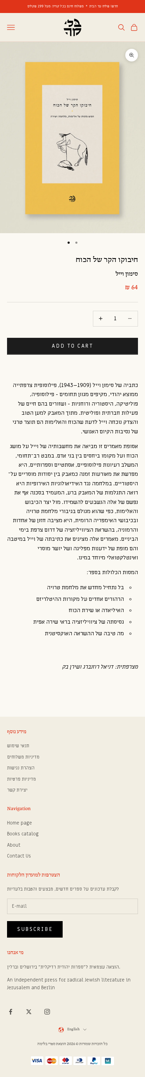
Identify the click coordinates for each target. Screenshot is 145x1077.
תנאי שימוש (18, 746)
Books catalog (23, 834)
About (13, 845)
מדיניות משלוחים (23, 757)
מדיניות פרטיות (21, 779)
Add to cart (72, 345)
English (73, 1029)
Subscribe (34, 929)
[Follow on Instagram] (47, 1011)
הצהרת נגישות (20, 768)
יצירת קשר (17, 790)
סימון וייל (126, 274)
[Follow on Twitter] (28, 1011)
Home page (19, 823)
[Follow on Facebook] (10, 1011)
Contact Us (19, 856)
